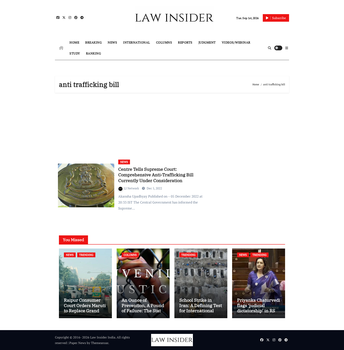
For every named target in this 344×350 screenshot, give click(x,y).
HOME (74, 42)
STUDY (74, 53)
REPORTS (185, 42)
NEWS (112, 42)
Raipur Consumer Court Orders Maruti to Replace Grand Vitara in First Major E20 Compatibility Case (85, 313)
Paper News (77, 343)
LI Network (132, 188)
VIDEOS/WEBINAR (236, 42)
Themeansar (99, 343)
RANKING (93, 53)
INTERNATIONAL (136, 42)
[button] (286, 48)
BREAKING (93, 42)
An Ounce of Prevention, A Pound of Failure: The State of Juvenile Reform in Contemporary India (143, 313)
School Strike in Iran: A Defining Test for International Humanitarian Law (200, 308)
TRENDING (86, 255)
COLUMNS (164, 42)
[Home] (61, 48)
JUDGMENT (207, 42)
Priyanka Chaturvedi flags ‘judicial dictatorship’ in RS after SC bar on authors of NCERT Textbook (258, 313)
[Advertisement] (173, 125)
